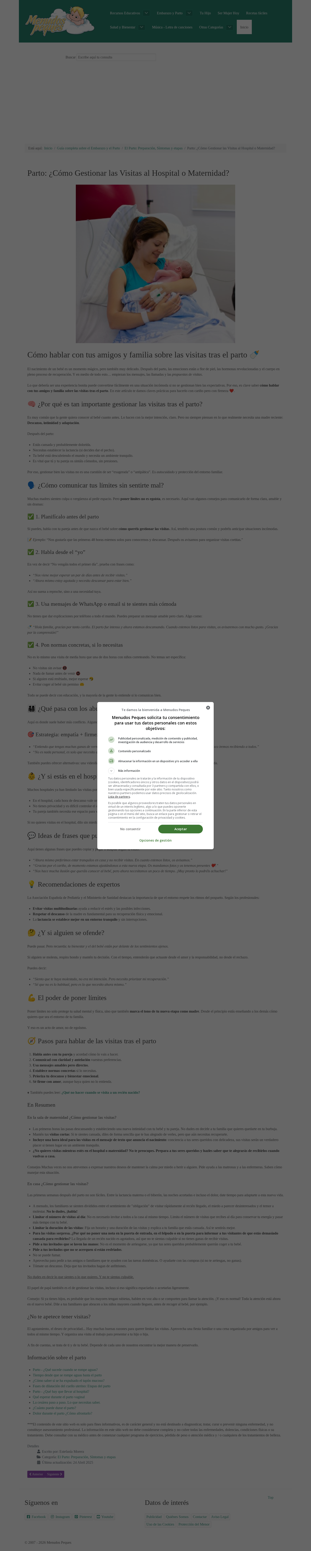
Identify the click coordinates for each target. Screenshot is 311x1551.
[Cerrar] (208, 707)
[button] (155, 771)
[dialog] (155, 775)
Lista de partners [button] (119, 797)
